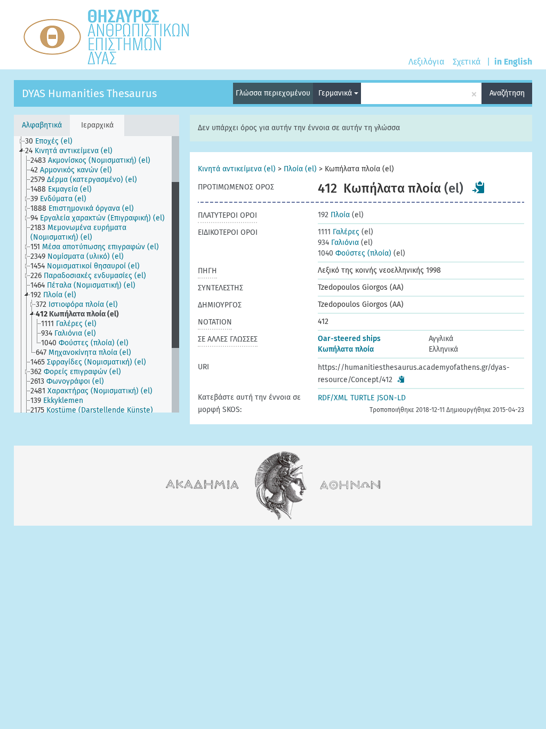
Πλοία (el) (300, 168)
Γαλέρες (338, 231)
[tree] (96, 274)
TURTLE (362, 397)
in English (513, 62)
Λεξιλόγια (426, 62)
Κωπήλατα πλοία (346, 349)
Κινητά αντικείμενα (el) (237, 168)
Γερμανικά (336, 93)
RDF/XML (333, 397)
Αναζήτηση (507, 93)
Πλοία (334, 214)
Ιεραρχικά (97, 125)
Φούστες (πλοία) (354, 253)
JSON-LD (391, 397)
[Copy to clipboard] (479, 187)
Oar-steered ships (349, 338)
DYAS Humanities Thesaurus (89, 93)
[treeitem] (53, 141)
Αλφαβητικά (42, 125)
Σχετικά (466, 62)
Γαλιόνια (338, 242)
